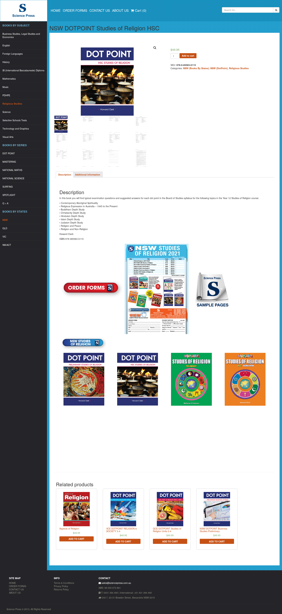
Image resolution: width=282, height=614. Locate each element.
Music (5, 87)
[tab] (65, 174)
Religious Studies (12, 103)
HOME (56, 10)
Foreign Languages (12, 53)
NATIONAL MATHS (12, 170)
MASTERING (9, 161)
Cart (140, 10)
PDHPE (6, 95)
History (6, 62)
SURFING (7, 186)
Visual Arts (7, 136)
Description (64, 174)
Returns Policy (61, 589)
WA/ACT (6, 244)
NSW (5, 220)
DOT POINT (8, 153)
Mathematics (9, 78)
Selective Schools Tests (14, 120)
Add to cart (188, 55)
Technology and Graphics (15, 128)
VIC (4, 236)
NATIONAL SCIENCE (13, 178)
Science (6, 112)
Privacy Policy (61, 586)
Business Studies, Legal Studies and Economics (21, 35)
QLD (4, 228)
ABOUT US (120, 10)
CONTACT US (99, 10)
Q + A (5, 203)
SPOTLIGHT (8, 195)
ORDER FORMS (75, 10)
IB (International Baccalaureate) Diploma (23, 70)
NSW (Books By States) (196, 68)
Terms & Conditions (64, 582)
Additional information (87, 174)
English (6, 45)
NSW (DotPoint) (219, 68)
